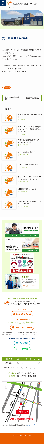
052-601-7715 (23, 313)
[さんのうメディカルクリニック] (22, 3)
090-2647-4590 (23, 327)
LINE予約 (23, 349)
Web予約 (24, 343)
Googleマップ (31, 425)
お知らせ (7, 88)
